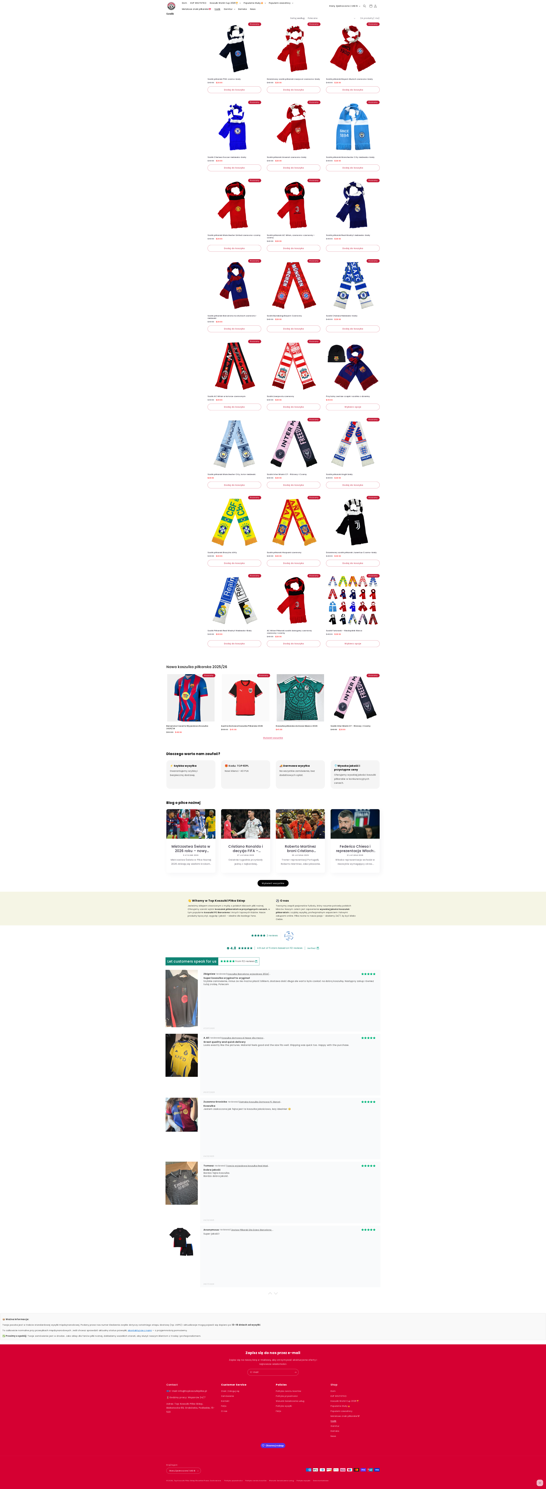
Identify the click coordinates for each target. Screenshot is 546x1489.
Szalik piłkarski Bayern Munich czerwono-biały (349, 79)
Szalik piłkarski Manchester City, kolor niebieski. (232, 474)
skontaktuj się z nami (140, 1330)
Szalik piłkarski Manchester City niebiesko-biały (350, 157)
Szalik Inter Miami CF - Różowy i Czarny (287, 474)
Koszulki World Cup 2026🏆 (345, 1401)
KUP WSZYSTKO (339, 1396)
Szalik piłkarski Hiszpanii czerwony (284, 552)
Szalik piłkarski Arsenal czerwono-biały (287, 157)
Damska (335, 1431)
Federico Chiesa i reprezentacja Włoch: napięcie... (355, 848)
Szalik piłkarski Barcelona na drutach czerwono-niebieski (232, 317)
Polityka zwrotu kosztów (288, 1391)
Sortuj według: (297, 18)
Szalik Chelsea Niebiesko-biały (341, 316)
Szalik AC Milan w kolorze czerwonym (227, 396)
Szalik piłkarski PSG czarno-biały (224, 79)
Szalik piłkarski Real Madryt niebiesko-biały (348, 235)
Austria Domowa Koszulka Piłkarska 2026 (242, 726)
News (333, 1436)
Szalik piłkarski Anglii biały (339, 474)
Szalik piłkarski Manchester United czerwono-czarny (234, 235)
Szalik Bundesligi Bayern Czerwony (284, 316)
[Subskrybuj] (295, 1372)
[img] (228, 961)
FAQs (223, 1406)
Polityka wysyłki (284, 1406)
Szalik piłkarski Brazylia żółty (222, 552)
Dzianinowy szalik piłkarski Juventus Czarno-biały (351, 552)
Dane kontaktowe (320, 1481)
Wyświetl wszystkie (273, 737)
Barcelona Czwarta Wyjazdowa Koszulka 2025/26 (187, 727)
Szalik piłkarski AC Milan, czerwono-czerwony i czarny (290, 236)
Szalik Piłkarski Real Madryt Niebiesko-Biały (230, 631)
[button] (225, 3)
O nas (224, 1411)
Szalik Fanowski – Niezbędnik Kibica (344, 631)
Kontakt (225, 1401)
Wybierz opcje (353, 406)
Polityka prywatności (287, 1396)
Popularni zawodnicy (341, 1411)
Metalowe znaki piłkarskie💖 (345, 1416)
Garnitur (335, 1426)
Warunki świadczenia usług (290, 1401)
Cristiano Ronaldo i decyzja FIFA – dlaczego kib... (245, 848)
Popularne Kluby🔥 (340, 1406)
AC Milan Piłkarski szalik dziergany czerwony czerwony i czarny (289, 632)
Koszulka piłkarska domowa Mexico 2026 (296, 726)
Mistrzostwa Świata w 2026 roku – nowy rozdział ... (190, 848)
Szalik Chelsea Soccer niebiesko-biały (227, 157)
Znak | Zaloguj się (230, 1391)
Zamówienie (227, 1396)
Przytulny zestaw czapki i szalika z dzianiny (348, 396)
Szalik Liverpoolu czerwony (280, 396)
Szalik (333, 1421)
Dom (333, 1391)
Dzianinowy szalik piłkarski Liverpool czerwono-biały (293, 79)
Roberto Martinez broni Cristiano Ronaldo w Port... (300, 848)
